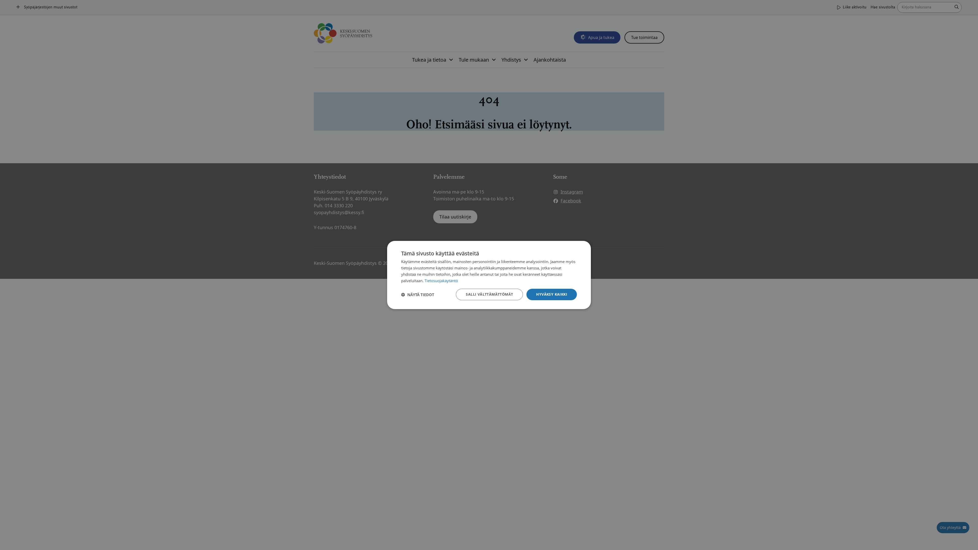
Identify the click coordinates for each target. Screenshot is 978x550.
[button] (417, 294)
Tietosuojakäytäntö (441, 280)
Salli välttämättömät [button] (489, 294)
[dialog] (489, 275)
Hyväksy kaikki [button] (551, 294)
